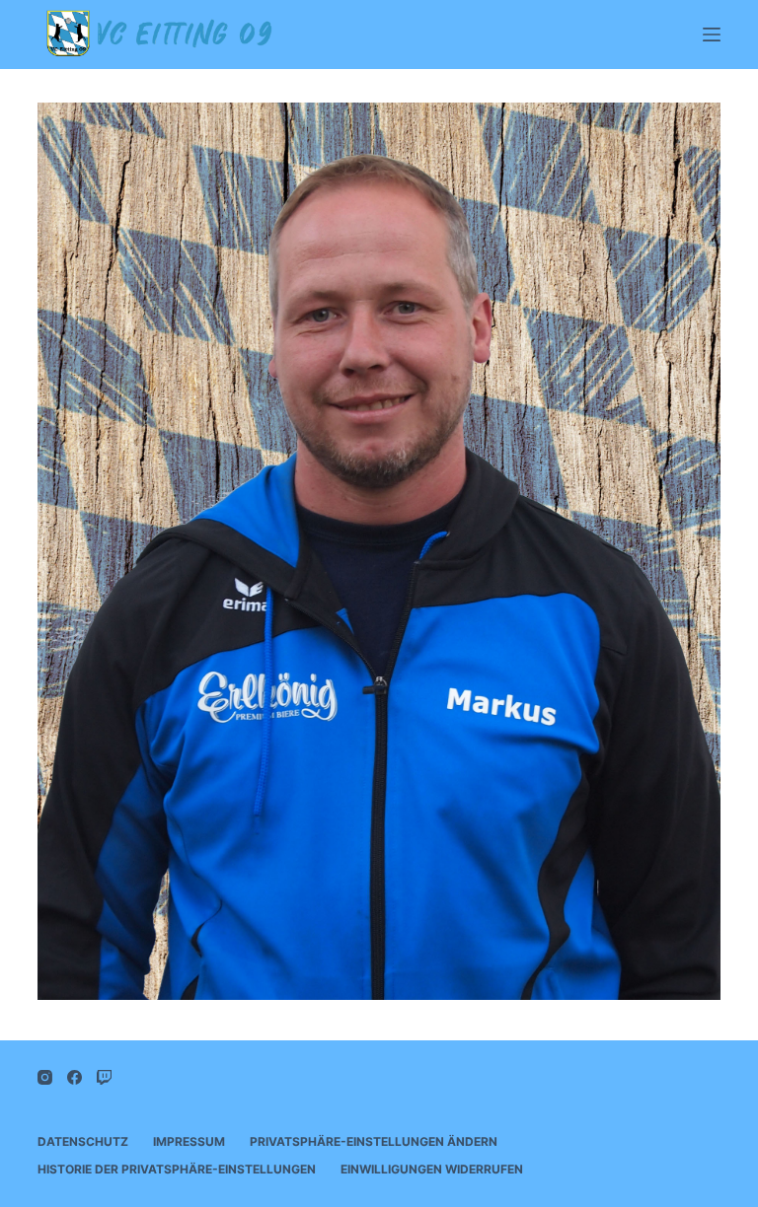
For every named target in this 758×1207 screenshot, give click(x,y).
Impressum (189, 1141)
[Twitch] (104, 1077)
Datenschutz (83, 1141)
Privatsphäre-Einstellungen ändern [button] (373, 1141)
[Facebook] (74, 1077)
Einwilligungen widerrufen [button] (432, 1169)
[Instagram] (45, 1077)
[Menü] (711, 34)
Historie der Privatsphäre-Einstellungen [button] (177, 1169)
